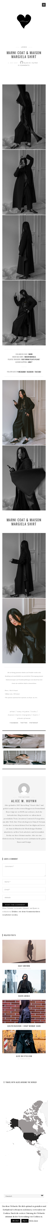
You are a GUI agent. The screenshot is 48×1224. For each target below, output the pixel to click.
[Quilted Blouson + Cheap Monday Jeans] (24, 1011)
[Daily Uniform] (24, 951)
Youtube (38, 371)
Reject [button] (25, 1221)
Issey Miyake (23, 711)
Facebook (30, 371)
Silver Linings (24, 995)
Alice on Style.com (24, 1056)
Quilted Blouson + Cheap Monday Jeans (24, 1026)
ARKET (30, 362)
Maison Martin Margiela (19, 715)
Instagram (22, 371)
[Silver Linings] (24, 981)
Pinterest (33, 723)
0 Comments (23, 65)
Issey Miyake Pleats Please (30, 359)
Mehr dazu (33, 1221)
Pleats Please (24, 718)
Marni (30, 354)
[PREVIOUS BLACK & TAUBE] (24, 741)
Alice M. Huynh (31, 63)
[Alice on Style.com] (24, 1041)
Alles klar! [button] (15, 1221)
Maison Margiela (30, 357)
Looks (24, 47)
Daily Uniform (24, 965)
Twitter (24, 723)
